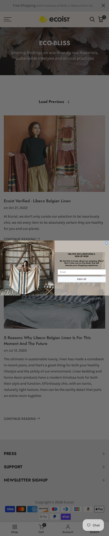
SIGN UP (81, 279)
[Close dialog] (106, 243)
